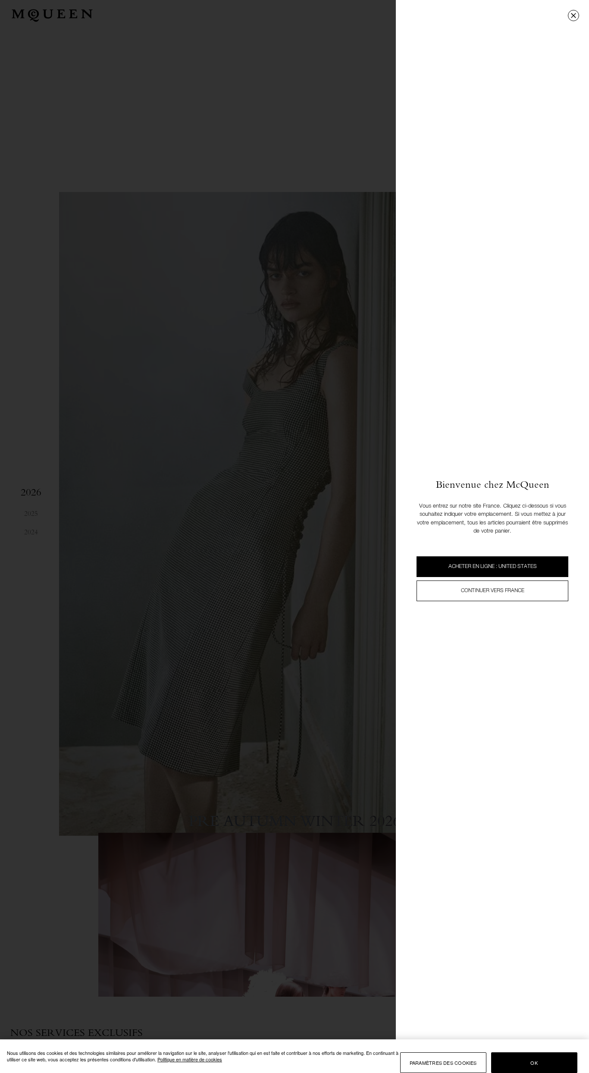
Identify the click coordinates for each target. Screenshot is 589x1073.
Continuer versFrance (492, 590)
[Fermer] (573, 15)
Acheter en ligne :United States (492, 566)
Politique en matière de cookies (189, 1059)
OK (533, 1062)
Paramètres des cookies (443, 1062)
